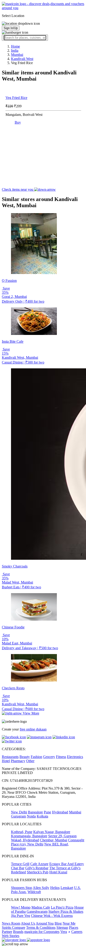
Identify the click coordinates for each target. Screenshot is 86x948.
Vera (63, 932)
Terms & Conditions (40, 927)
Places (73, 927)
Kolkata (42, 816)
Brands (18, 932)
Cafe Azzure (39, 864)
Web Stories (10, 936)
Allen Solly (41, 888)
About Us (28, 923)
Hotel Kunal (58, 872)
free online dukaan (33, 729)
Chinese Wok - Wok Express (52, 916)
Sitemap (62, 927)
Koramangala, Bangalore (29, 836)
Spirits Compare (13, 927)
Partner (7, 932)
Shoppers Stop (21, 888)
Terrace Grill (20, 864)
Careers (76, 932)
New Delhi (19, 812)
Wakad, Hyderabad (25, 840)
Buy (18, 122)
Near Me (69, 923)
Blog (58, 923)
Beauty (24, 757)
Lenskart (67, 888)
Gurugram (18, 816)
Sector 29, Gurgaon (62, 836)
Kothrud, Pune (21, 832)
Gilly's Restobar (36, 868)
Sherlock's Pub (37, 872)
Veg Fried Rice (16, 98)
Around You (45, 923)
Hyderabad (60, 812)
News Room (11, 923)
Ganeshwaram (37, 911)
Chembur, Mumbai (53, 840)
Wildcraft (34, 892)
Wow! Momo (21, 907)
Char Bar (17, 868)
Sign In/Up (11, 28)
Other (30, 761)
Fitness (61, 757)
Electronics (75, 757)
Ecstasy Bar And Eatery (66, 864)
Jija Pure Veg (20, 916)
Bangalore (35, 812)
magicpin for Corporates (41, 932)
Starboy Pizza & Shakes (65, 911)
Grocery (49, 757)
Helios (55, 888)
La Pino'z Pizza (62, 907)
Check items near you (18, 189)
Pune (47, 812)
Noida (31, 816)
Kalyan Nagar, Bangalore (51, 832)
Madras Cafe (40, 907)
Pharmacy (18, 761)
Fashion (36, 757)
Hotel (6, 761)
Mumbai (75, 812)
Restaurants (10, 757)
